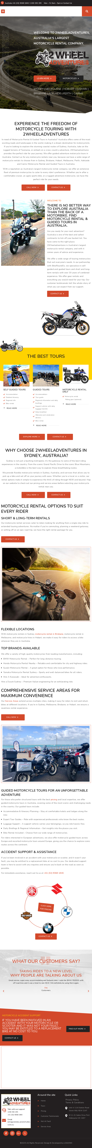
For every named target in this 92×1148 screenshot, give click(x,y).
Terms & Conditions (75, 1102)
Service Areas (11, 701)
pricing (54, 799)
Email (10, 1119)
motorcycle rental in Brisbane (49, 634)
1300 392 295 (36, 3)
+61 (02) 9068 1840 (20, 3)
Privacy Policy (72, 1099)
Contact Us (67, 3)
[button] (3, 11)
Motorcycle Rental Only (74, 390)
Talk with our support (16, 1109)
